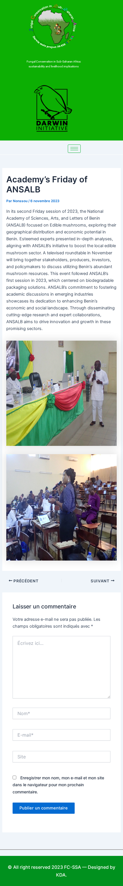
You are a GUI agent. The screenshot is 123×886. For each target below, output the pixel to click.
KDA (61, 875)
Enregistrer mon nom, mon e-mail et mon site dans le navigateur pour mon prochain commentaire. (58, 784)
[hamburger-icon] (74, 149)
